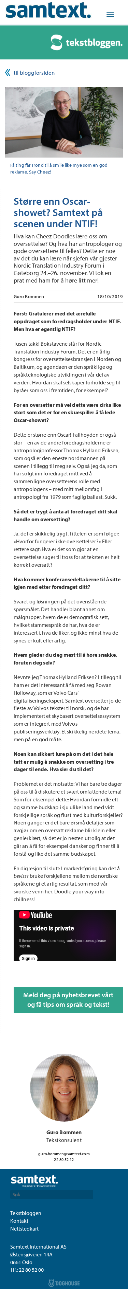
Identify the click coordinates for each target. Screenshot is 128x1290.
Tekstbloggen (25, 1213)
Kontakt (19, 1220)
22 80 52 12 (64, 1159)
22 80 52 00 (31, 1269)
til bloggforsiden (34, 72)
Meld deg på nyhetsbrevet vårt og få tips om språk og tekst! (68, 1000)
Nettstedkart (24, 1228)
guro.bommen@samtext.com (63, 1153)
